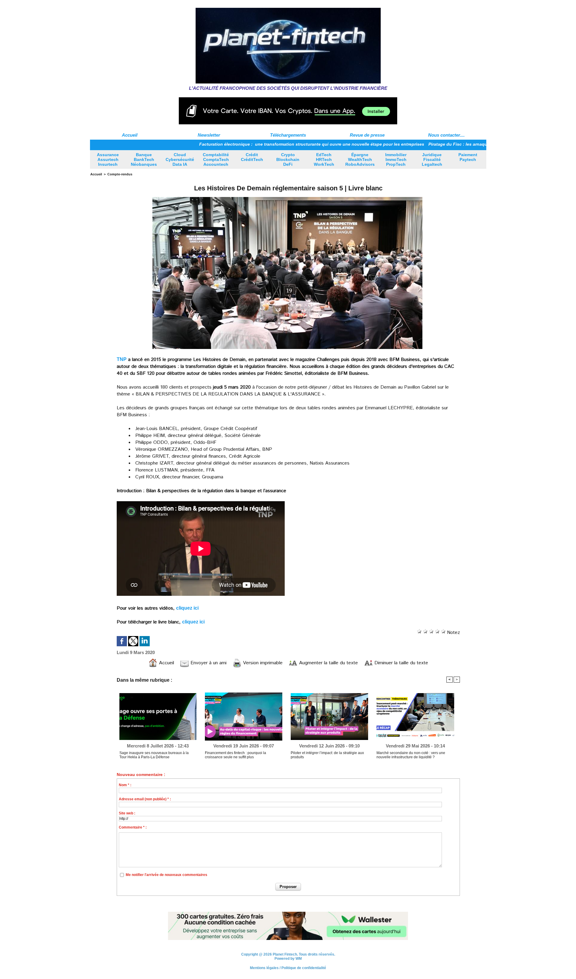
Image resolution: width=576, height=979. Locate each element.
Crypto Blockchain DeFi (287, 159)
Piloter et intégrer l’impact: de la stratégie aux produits (327, 755)
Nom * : (125, 785)
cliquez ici (187, 608)
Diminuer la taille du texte (400, 662)
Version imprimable (262, 662)
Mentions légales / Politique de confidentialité (288, 968)
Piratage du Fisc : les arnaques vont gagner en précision (449, 144)
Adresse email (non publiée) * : (145, 799)
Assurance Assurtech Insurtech (108, 159)
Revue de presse (367, 135)
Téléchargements (288, 135)
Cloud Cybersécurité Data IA (180, 159)
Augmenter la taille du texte (328, 662)
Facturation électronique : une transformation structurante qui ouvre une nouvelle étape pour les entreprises (274, 144)
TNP (122, 359)
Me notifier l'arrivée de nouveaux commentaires (166, 875)
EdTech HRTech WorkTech (324, 159)
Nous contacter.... (446, 135)
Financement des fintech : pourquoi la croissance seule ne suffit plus (235, 755)
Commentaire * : (133, 827)
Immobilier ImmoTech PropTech (395, 159)
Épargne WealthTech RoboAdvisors (360, 159)
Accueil (129, 135)
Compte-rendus (119, 174)
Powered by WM (288, 958)
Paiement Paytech (467, 157)
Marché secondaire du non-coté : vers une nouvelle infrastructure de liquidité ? (410, 755)
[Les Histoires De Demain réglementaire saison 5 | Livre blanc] (287, 197)
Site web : (127, 813)
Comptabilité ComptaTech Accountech (216, 159)
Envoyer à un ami (207, 662)
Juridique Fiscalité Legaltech (432, 159)
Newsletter (209, 135)
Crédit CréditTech (252, 157)
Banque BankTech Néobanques (144, 159)
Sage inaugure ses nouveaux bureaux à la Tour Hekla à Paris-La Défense (154, 755)
